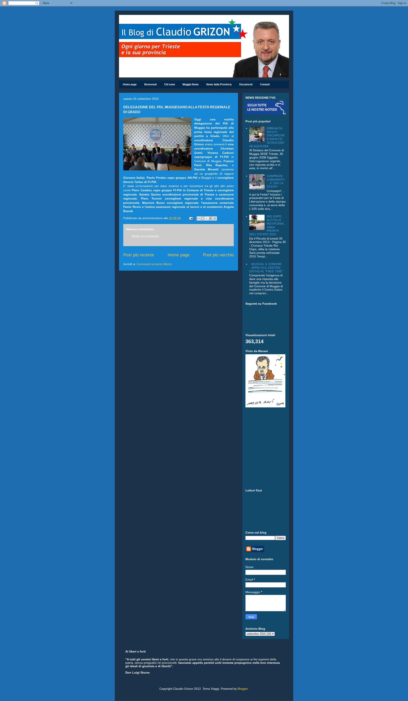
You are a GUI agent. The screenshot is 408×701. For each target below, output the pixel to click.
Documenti (245, 84)
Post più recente (138, 255)
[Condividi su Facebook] (211, 218)
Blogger (243, 688)
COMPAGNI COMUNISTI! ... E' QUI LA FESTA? (275, 181)
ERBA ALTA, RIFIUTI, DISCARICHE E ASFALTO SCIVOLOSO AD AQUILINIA (267, 137)
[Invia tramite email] (199, 218)
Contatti (265, 84)
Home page (130, 84)
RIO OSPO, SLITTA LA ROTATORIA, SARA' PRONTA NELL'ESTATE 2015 (267, 225)
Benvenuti (150, 84)
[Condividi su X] (207, 218)
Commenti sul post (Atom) (154, 264)
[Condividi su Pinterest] (215, 218)
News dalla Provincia (219, 84)
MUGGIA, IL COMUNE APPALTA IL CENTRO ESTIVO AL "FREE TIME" (266, 267)
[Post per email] (191, 218)
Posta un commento (145, 236)
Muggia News (191, 84)
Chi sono (169, 84)
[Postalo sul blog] (203, 218)
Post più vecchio (218, 255)
